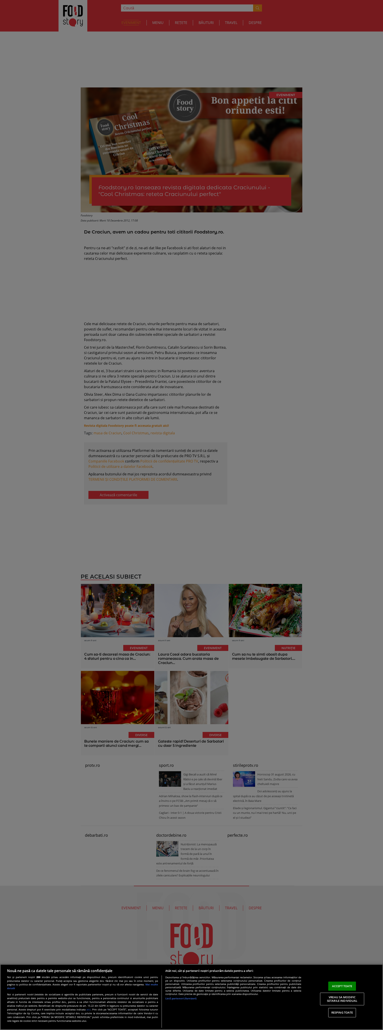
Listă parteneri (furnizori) (181, 998)
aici (88, 1009)
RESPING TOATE (342, 1012)
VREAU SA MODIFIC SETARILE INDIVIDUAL (342, 999)
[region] (191, 997)
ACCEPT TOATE (342, 986)
